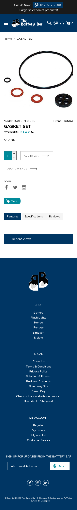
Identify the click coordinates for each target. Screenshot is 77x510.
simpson (38, 332)
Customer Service (38, 440)
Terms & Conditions (38, 366)
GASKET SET (25, 38)
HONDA (68, 121)
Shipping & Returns (38, 376)
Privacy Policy (38, 371)
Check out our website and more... (38, 396)
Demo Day (39, 391)
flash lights (38, 317)
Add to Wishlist (17, 168)
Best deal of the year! (38, 401)
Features (12, 216)
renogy (39, 327)
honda (38, 322)
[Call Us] (56, 24)
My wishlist (38, 435)
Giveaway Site (38, 386)
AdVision (68, 498)
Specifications (34, 216)
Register (38, 425)
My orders (38, 430)
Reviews (54, 216)
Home (8, 38)
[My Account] (62, 24)
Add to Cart (32, 155)
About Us (38, 361)
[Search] (49, 23)
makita (38, 337)
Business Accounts (38, 381)
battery (38, 312)
